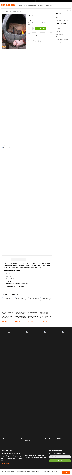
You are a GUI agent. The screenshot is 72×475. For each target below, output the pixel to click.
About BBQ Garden (42, 1)
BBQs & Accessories (61, 18)
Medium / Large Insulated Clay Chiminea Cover (20, 313)
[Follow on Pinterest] (70, 1)
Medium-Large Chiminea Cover (7, 313)
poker (31, 38)
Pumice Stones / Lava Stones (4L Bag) (45, 313)
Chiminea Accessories (15, 11)
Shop (7, 11)
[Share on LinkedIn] (39, 41)
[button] (32, 1)
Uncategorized (59, 45)
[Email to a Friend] (34, 41)
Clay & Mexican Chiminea (62, 26)
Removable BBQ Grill (32, 312)
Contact (54, 1)
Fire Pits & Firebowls (61, 28)
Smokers (40, 5)
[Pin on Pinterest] (37, 41)
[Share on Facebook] (29, 41)
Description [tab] (6, 259)
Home (2, 11)
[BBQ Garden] (8, 5)
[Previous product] (70, 11)
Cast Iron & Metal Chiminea (63, 20)
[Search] (17, 5)
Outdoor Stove (59, 34)
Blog (49, 1)
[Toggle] (69, 18)
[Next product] (67, 11)
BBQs (20, 5)
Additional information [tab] (18, 259)
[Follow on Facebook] (67, 1)
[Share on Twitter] (32, 41)
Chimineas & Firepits (30, 5)
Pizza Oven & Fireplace (62, 39)
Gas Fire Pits (59, 31)
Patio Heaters (48, 5)
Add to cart (41, 28)
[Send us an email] (68, 1)
